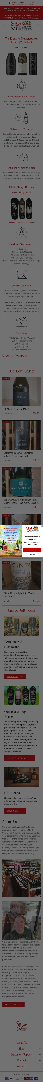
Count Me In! (32, 550)
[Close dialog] (42, 526)
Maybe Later (32, 554)
